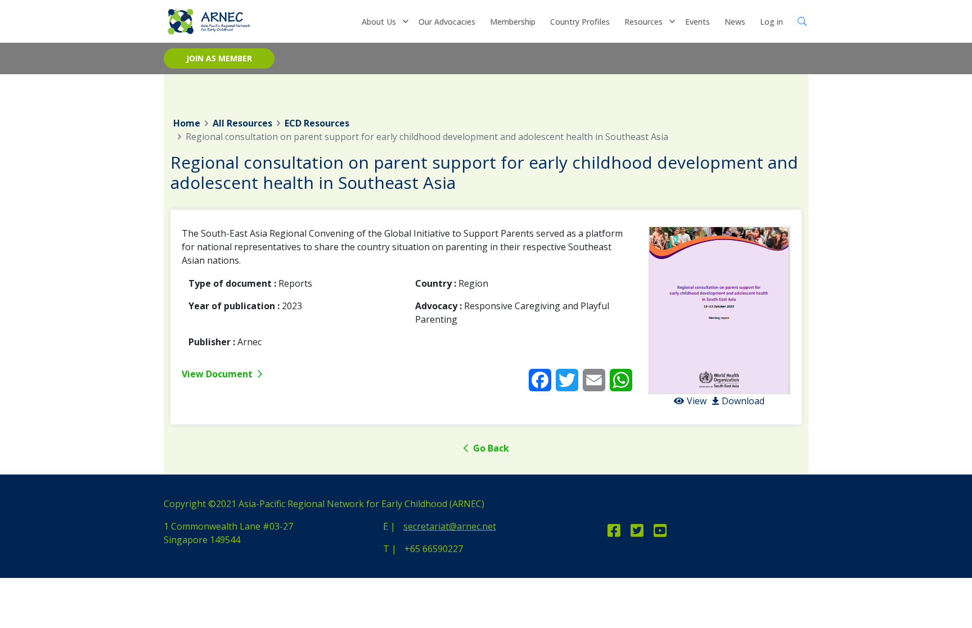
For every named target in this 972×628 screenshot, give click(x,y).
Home (186, 123)
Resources (643, 21)
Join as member (219, 58)
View (696, 401)
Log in (771, 21)
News (734, 21)
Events (697, 21)
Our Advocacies (446, 21)
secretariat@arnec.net (449, 526)
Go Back (490, 448)
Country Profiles (580, 21)
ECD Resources (317, 123)
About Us (379, 21)
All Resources (242, 123)
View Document (218, 374)
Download (743, 401)
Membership (513, 21)
